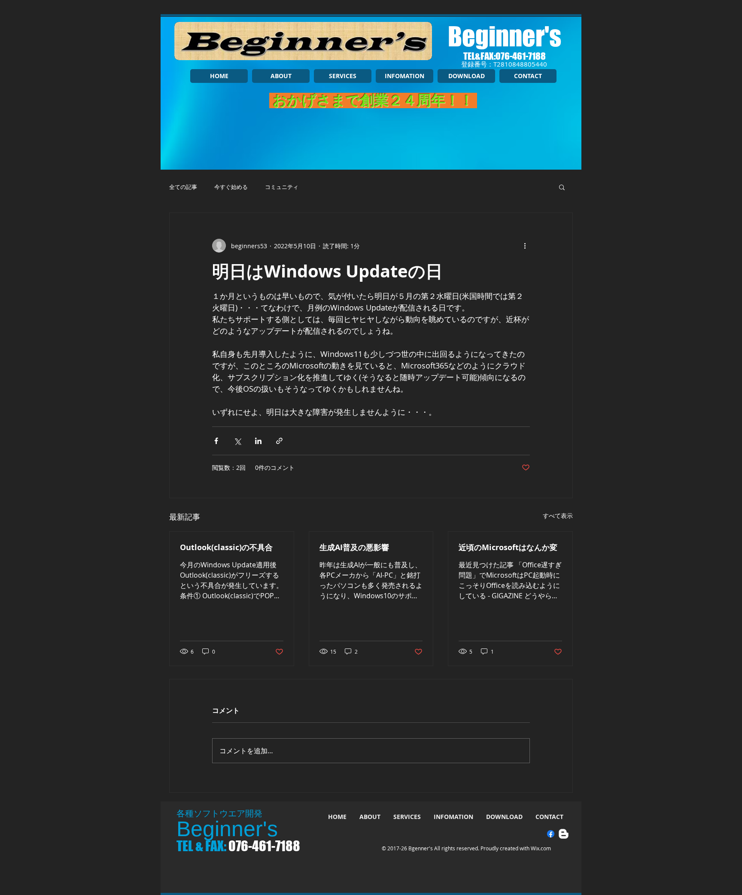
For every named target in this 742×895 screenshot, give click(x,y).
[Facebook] (551, 834)
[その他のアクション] (525, 245)
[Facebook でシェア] (216, 441)
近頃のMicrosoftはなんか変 (508, 547)
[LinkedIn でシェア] (258, 441)
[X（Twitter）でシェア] (237, 441)
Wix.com (541, 848)
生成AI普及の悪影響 (354, 547)
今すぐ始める (231, 187)
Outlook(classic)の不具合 (226, 547)
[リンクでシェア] (279, 441)
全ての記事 (183, 187)
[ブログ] (564, 834)
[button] (562, 186)
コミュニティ (281, 187)
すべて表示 (558, 515)
